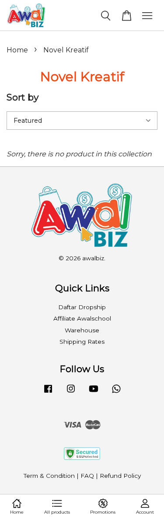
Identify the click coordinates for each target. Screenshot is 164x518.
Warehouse (82, 330)
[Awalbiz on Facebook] (48, 392)
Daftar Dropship (82, 307)
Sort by (22, 97)
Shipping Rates (82, 341)
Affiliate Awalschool (82, 318)
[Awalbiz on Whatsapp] (116, 392)
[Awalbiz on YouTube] (93, 392)
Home (17, 50)
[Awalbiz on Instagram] (71, 392)
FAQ (87, 475)
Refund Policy (120, 475)
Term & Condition (49, 475)
